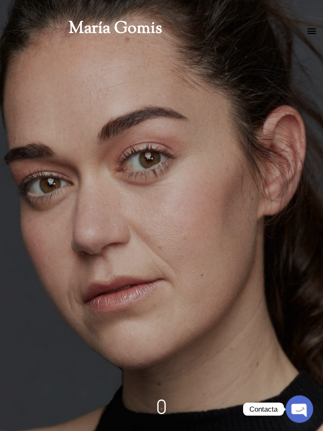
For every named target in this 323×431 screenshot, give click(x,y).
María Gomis (115, 29)
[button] (312, 30)
